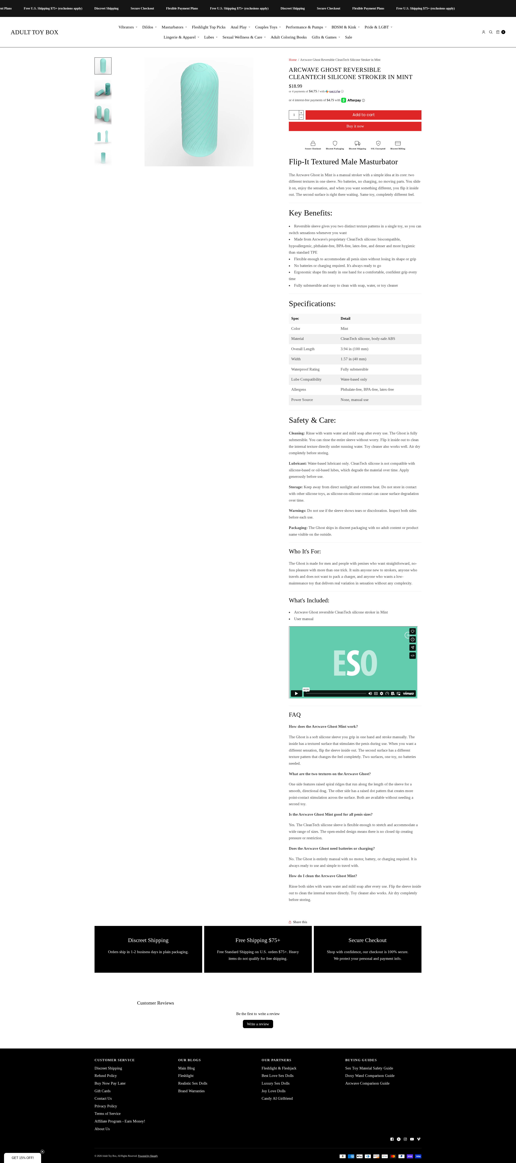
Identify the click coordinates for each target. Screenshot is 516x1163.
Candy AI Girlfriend (277, 1098)
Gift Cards (102, 1091)
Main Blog (186, 1068)
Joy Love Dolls (273, 1091)
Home (293, 59)
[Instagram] (405, 1139)
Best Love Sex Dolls (277, 1075)
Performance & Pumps (304, 27)
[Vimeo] (418, 1139)
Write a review (258, 1024)
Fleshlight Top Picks (209, 27)
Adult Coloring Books (289, 37)
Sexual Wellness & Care (242, 37)
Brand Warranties (191, 1091)
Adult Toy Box (34, 32)
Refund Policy (106, 1075)
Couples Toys (266, 27)
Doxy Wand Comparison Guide (369, 1075)
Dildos (147, 27)
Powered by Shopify (148, 1156)
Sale (348, 37)
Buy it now (355, 126)
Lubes (209, 37)
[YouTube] (412, 1139)
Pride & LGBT (377, 27)
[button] (355, 91)
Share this (300, 922)
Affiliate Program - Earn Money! (120, 1121)
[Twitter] (399, 1139)
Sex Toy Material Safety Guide (369, 1068)
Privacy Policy (106, 1106)
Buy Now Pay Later (110, 1083)
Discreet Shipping (108, 1068)
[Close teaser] (42, 1152)
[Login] (483, 32)
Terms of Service (108, 1113)
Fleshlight (186, 1075)
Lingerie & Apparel (180, 37)
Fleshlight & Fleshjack (279, 1068)
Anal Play (239, 27)
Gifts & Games (324, 37)
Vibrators (126, 27)
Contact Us (103, 1098)
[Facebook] (392, 1139)
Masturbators (172, 27)
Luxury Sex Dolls (275, 1083)
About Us (102, 1129)
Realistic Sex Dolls (192, 1083)
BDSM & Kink (344, 27)
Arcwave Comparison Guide (367, 1083)
